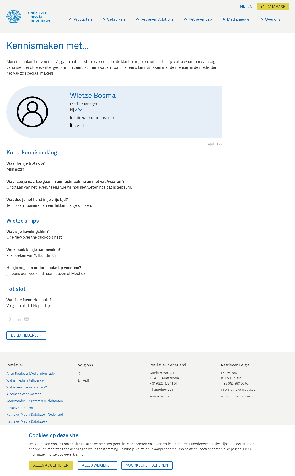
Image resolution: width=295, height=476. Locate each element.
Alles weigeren (97, 465)
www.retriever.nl (161, 396)
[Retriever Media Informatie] (28, 16)
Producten (83, 19)
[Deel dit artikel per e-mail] (26, 320)
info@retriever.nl (161, 389)
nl (242, 6)
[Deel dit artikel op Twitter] (10, 320)
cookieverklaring (71, 454)
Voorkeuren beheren (147, 465)
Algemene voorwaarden (23, 394)
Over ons (273, 19)
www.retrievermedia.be (237, 396)
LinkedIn (84, 380)
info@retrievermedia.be (238, 389)
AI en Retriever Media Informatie (30, 374)
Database (276, 7)
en (249, 6)
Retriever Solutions (157, 19)
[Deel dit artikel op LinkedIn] (18, 320)
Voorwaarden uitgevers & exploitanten (34, 401)
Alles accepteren (51, 465)
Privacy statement (19, 408)
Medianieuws (238, 19)
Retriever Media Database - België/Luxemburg (26, 424)
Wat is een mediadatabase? (26, 387)
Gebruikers (116, 19)
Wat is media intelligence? (25, 380)
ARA (78, 110)
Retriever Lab (200, 19)
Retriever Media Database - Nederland (34, 414)
